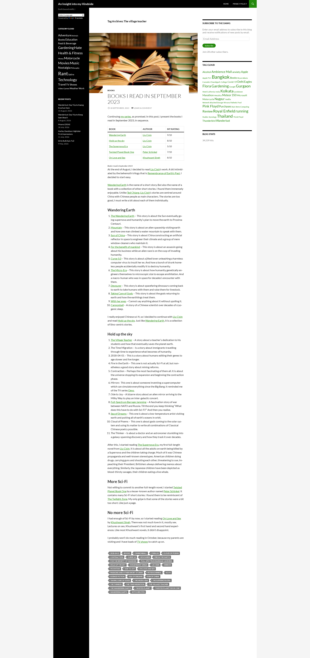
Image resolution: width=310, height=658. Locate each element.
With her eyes (118, 301)
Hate (78, 48)
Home (226, 4)
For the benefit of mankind (125, 246)
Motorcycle (208, 99)
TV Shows (71, 84)
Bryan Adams (243, 78)
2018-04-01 (114, 553)
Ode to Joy (129, 569)
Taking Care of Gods (122, 293)
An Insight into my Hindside (75, 4)
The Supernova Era (118, 146)
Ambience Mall (222, 72)
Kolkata (226, 91)
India (218, 91)
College (224, 82)
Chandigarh (215, 82)
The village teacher (158, 584)
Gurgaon (243, 86)
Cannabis (206, 82)
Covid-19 (232, 81)
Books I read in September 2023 (144, 99)
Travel (62, 84)
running (242, 111)
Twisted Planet (142, 588)
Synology (213, 117)
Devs (131, 390)
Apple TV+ (206, 78)
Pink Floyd (210, 106)
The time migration (135, 584)
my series (126, 116)
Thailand (225, 116)
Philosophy (75, 68)
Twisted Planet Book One (167, 588)
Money (61, 59)
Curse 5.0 (116, 258)
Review (207, 111)
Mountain (116, 227)
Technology (67, 80)
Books (111, 90)
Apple (244, 72)
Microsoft (242, 95)
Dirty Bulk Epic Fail (66, 141)
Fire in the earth (162, 557)
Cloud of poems (171, 553)
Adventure (65, 35)
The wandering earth (120, 588)
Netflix (228, 99)
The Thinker (116, 584)
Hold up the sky (116, 140)
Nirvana (227, 102)
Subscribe (209, 45)
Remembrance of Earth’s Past (164, 173)
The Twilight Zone (117, 498)
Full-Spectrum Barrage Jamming (128, 401)
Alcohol (206, 71)
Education (71, 39)
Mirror (167, 565)
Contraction (116, 557)
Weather (74, 88)
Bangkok (221, 77)
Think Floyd (238, 117)
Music (74, 63)
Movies (64, 63)
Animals (75, 36)
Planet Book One (125, 152)
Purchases (225, 106)
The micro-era (141, 580)
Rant (63, 73)
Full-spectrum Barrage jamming (156, 561)
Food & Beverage (67, 43)
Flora (206, 86)
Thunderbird (209, 120)
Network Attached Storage (212, 102)
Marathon (208, 95)
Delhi (240, 81)
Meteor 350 (229, 95)
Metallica (218, 95)
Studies (205, 117)
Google (232, 86)
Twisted (113, 152)
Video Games (63, 88)
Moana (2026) (64, 124)
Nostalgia (64, 67)
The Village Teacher (121, 339)
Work (81, 88)
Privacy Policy (240, 4)
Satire (71, 74)
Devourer (116, 285)
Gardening (220, 86)
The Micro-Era (119, 270)
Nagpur (220, 99)
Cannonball (117, 305)
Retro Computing (242, 107)
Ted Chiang (133, 192)
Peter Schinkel (150, 152)
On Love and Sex (117, 157)
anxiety (236, 71)
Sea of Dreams (119, 413)
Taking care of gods (120, 580)
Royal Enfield (224, 111)
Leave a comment (143, 108)
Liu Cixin (147, 135)
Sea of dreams (136, 576)
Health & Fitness (70, 53)
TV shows (142, 541)
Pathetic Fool (236, 102)
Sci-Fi (168, 573)
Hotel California (208, 92)
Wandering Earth (117, 135)
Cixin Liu (155, 553)
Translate (79, 18)
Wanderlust (223, 120)
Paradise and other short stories (126, 573)
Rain (233, 107)
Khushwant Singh (151, 157)
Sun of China (118, 235)
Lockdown (238, 91)
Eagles (248, 81)
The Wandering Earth (122, 215)
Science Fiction (117, 576)
